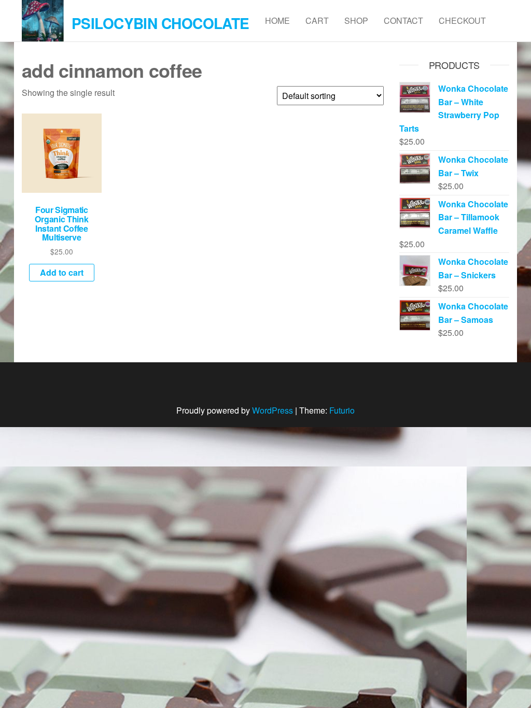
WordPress (272, 410)
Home (277, 20)
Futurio (342, 410)
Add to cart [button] (61, 272)
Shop (356, 20)
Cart (317, 20)
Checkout (462, 20)
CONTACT (403, 20)
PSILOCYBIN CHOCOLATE (160, 23)
